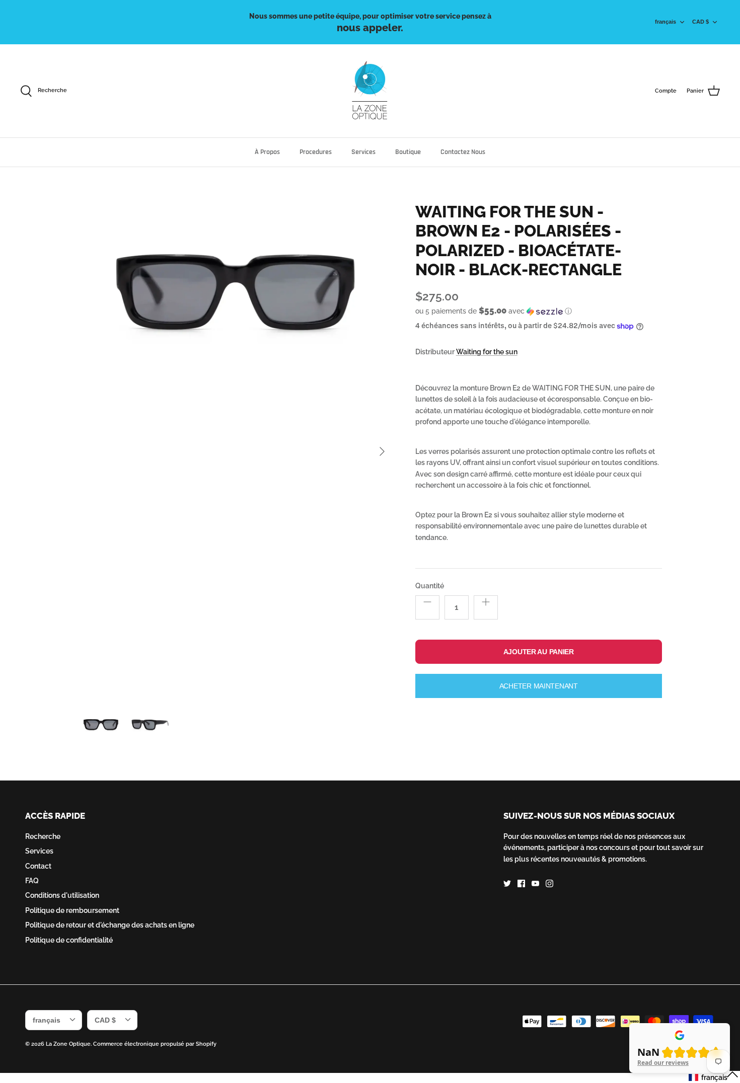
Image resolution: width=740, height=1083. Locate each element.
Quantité (429, 586)
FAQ (32, 881)
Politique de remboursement (72, 910)
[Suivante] (382, 451)
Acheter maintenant (538, 686)
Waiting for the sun (486, 352)
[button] (493, 311)
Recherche (42, 836)
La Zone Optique (68, 1044)
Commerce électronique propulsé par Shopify (154, 1044)
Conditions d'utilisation (62, 895)
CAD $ (700, 22)
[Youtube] (535, 883)
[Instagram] (549, 883)
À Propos (267, 152)
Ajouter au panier (538, 652)
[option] (235, 451)
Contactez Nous (462, 152)
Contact (38, 866)
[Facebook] (521, 883)
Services (363, 152)
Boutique (408, 152)
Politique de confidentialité (69, 940)
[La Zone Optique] (370, 90)
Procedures (316, 152)
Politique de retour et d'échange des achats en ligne (109, 925)
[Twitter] (507, 883)
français (665, 22)
